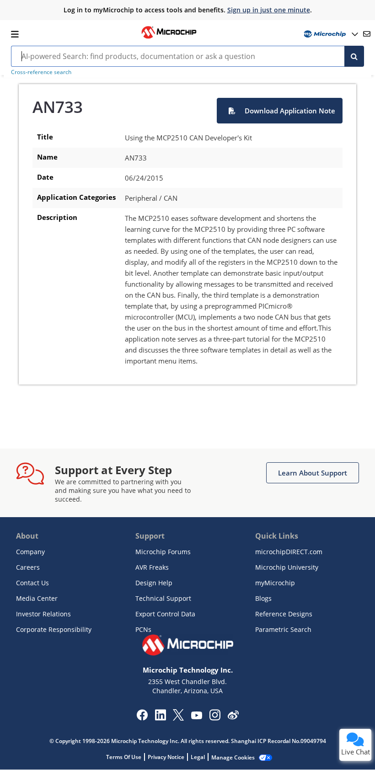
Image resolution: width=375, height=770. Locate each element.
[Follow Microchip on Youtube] (196, 716)
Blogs (263, 598)
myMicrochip (275, 582)
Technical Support (163, 598)
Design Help (153, 582)
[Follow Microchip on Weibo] (233, 717)
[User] (330, 34)
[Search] (354, 56)
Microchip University (286, 567)
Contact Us (32, 582)
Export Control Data (165, 614)
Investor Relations (43, 614)
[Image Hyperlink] (168, 37)
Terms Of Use (123, 757)
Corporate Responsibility (53, 629)
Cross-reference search (41, 72)
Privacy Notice (166, 757)
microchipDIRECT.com (288, 551)
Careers (28, 567)
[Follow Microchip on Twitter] (178, 717)
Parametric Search (283, 629)
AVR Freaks (152, 567)
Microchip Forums (163, 551)
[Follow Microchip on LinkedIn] (160, 717)
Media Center (37, 598)
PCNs (143, 629)
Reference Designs (283, 614)
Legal (198, 757)
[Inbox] (366, 34)
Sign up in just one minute (268, 9)
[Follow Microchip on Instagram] (214, 717)
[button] (280, 110)
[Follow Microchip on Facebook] (142, 717)
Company (30, 551)
